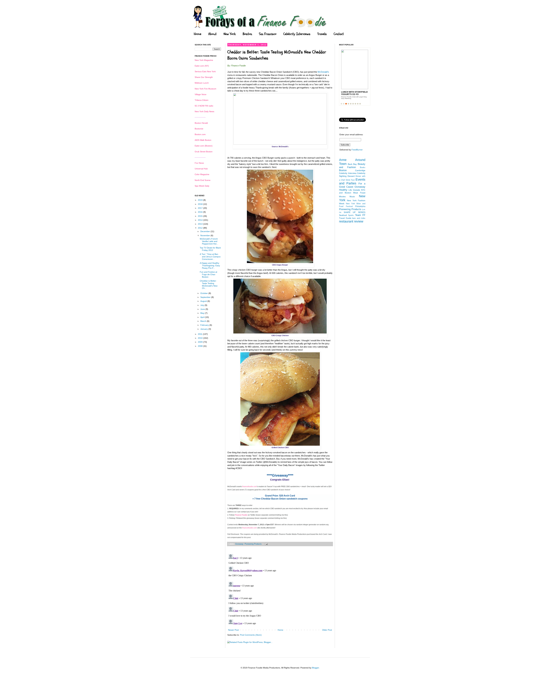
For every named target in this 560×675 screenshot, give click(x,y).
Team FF (360, 215)
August (203, 301)
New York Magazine (204, 60)
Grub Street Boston (203, 151)
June (202, 309)
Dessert (351, 176)
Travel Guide (345, 218)
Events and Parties (352, 181)
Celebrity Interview (347, 173)
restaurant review (351, 221)
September (205, 297)
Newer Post (233, 630)
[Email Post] (266, 544)
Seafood (343, 215)
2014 (200, 220)
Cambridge (360, 170)
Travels (322, 34)
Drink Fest (350, 180)
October (204, 293)
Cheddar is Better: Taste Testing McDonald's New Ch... (208, 284)
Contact (339, 34)
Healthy (343, 189)
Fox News (199, 163)
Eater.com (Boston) (203, 146)
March (203, 321)
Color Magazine (202, 174)
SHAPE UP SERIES (354, 212)
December (205, 231)
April (202, 317)
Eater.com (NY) (202, 66)
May (202, 313)
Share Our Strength (204, 77)
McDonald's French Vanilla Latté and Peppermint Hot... (209, 241)
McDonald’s (323, 72)
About (212, 34)
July (202, 305)
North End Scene (202, 180)
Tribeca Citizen (201, 100)
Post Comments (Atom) (251, 635)
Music (352, 196)
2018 (200, 204)
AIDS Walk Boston (203, 140)
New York (230, 34)
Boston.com (200, 134)
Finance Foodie (241, 515)
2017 (200, 208)
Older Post (327, 630)
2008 (200, 346)
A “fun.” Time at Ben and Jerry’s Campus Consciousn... (210, 256)
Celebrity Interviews (296, 34)
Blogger (315, 668)
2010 (200, 338)
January (204, 329)
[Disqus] (280, 589)
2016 (200, 212)
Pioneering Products (253, 544)
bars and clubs (358, 218)
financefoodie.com (249, 486)
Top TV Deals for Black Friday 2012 (210, 249)
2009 (200, 342)
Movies (342, 196)
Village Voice (200, 94)
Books (362, 167)
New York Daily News (204, 111)
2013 (200, 224)
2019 (200, 200)
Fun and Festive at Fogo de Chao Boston (208, 274)
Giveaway (239, 544)
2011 (200, 334)
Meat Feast (359, 193)
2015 (200, 216)
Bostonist (199, 129)
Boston (247, 34)
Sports (351, 215)
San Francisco (267, 34)
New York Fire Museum (205, 89)
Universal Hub (201, 168)
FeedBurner (357, 150)
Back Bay (352, 164)
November (205, 235)
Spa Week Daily (202, 186)
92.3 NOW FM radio (204, 106)
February (204, 325)
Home (197, 34)
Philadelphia (360, 206)
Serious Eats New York (205, 71)
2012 (200, 228)
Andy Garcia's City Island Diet (351, 93)
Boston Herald (201, 123)
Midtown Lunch (202, 83)
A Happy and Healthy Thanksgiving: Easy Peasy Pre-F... (210, 265)
